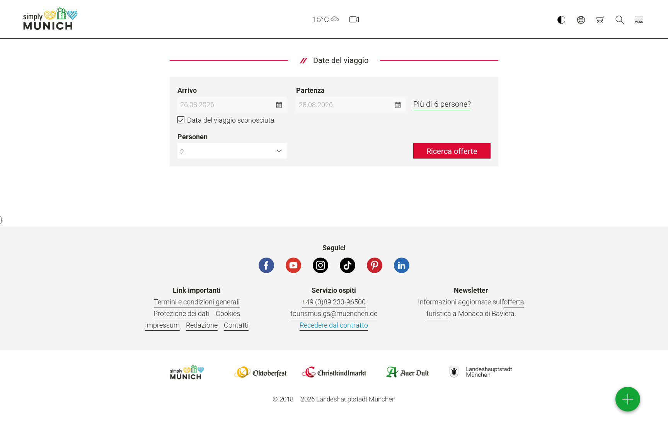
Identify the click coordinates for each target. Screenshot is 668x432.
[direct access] (627, 399)
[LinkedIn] (401, 265)
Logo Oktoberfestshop (260, 372)
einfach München (52, 18)
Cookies (228, 313)
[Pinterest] (374, 265)
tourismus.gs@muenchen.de (333, 313)
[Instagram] (320, 265)
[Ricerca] (619, 19)
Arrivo (187, 90)
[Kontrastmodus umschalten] (561, 19)
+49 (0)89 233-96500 (334, 302)
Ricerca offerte (451, 151)
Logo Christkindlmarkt (334, 372)
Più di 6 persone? (442, 104)
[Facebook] (266, 265)
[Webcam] (354, 19)
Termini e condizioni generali (197, 302)
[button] (639, 19)
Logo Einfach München (187, 372)
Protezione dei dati (181, 313)
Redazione (202, 325)
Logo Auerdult (407, 372)
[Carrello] (600, 19)
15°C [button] (320, 19)
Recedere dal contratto (334, 325)
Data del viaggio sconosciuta (230, 120)
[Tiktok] (347, 265)
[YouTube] (293, 265)
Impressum (162, 325)
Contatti (236, 325)
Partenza (310, 90)
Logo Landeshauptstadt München (481, 372)
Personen (192, 137)
